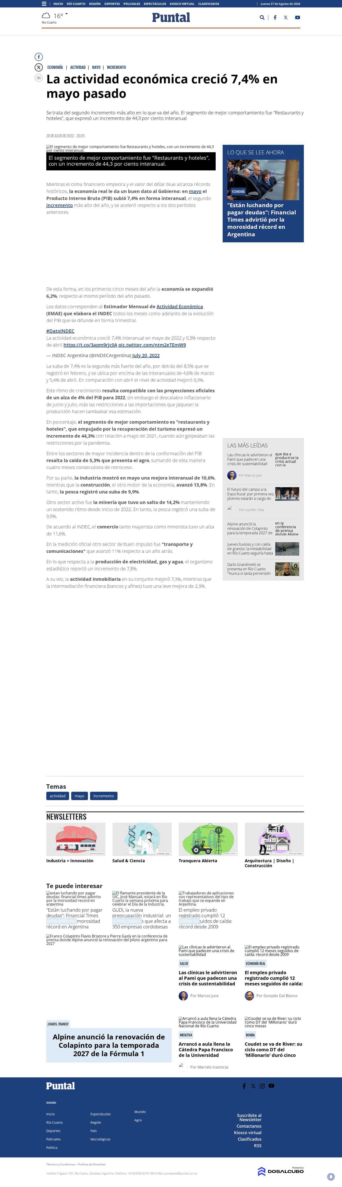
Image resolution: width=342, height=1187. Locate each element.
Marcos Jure (253, 475)
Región (95, 3)
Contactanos (249, 1126)
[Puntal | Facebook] (275, 18)
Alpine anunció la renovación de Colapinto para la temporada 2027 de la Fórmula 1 (249, 530)
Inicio (58, 3)
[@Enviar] (39, 78)
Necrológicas (101, 1139)
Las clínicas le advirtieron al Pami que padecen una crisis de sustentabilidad (249, 459)
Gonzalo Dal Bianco (281, 995)
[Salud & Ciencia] (141, 839)
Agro (138, 1120)
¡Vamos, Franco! (58, 1024)
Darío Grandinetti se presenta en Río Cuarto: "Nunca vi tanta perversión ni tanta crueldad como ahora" (249, 573)
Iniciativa (186, 1035)
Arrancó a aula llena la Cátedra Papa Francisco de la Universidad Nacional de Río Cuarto (206, 1052)
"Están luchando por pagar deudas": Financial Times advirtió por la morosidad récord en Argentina (261, 219)
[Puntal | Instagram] (262, 1086)
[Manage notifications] (331, 1176)
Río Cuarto (76, 3)
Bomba (250, 1035)
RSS (258, 1145)
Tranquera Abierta (198, 860)
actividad (58, 795)
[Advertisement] (178, 248)
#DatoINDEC (60, 331)
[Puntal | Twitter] (285, 18)
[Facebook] (39, 57)
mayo (195, 191)
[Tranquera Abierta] (208, 839)
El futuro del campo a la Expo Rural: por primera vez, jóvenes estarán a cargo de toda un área (250, 496)
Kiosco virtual (182, 3)
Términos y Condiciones (60, 1164)
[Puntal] (60, 1089)
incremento (59, 205)
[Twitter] (39, 67)
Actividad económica (127, 921)
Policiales (132, 3)
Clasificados (208, 3)
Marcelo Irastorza (213, 1067)
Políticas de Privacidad (91, 1164)
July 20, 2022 (146, 355)
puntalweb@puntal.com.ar (181, 1173)
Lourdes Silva (254, 509)
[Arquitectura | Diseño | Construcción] (274, 839)
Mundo (140, 1111)
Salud (184, 963)
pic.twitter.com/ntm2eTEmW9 (152, 345)
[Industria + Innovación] (75, 839)
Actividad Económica (180, 306)
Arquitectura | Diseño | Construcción (269, 863)
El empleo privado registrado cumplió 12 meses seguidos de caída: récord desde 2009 (205, 918)
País (94, 1131)
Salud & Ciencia (128, 860)
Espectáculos (155, 3)
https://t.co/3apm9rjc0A (90, 345)
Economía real (189, 921)
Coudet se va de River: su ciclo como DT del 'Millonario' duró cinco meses (273, 1052)
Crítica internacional (61, 921)
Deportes (112, 3)
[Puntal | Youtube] (297, 18)
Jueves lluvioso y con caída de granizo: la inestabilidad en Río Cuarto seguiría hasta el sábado (250, 551)
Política (51, 1147)
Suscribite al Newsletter (249, 1117)
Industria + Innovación (70, 860)
